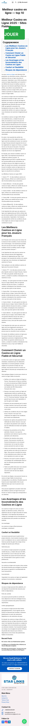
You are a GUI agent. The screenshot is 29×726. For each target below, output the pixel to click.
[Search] (15, 2)
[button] (24, 721)
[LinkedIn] (9, 722)
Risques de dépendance (16, 70)
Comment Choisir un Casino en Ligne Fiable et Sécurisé (15, 55)
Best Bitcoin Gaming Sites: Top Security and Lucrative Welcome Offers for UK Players (14, 649)
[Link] (4, 2)
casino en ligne (10, 74)
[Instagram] (6, 722)
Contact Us (5, 698)
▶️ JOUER (12, 33)
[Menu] (12, 2)
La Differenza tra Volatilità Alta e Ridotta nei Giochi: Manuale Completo (14, 645)
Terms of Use (5, 700)
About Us (4, 696)
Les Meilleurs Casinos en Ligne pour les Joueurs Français (16, 48)
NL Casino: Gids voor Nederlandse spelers (13, 641)
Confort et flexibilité (14, 67)
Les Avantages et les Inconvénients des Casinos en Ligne (14, 62)
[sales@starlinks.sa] (3, 712)
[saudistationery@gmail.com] (3, 714)
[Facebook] (3, 722)
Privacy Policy (5, 702)
